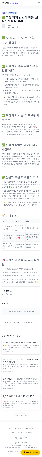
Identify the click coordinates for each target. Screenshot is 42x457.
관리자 (9, 25)
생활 (4, 13)
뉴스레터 (17, 428)
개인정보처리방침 (16, 432)
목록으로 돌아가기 (21, 415)
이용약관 (29, 432)
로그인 (22, 311)
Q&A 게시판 (29, 428)
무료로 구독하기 (32, 452)
